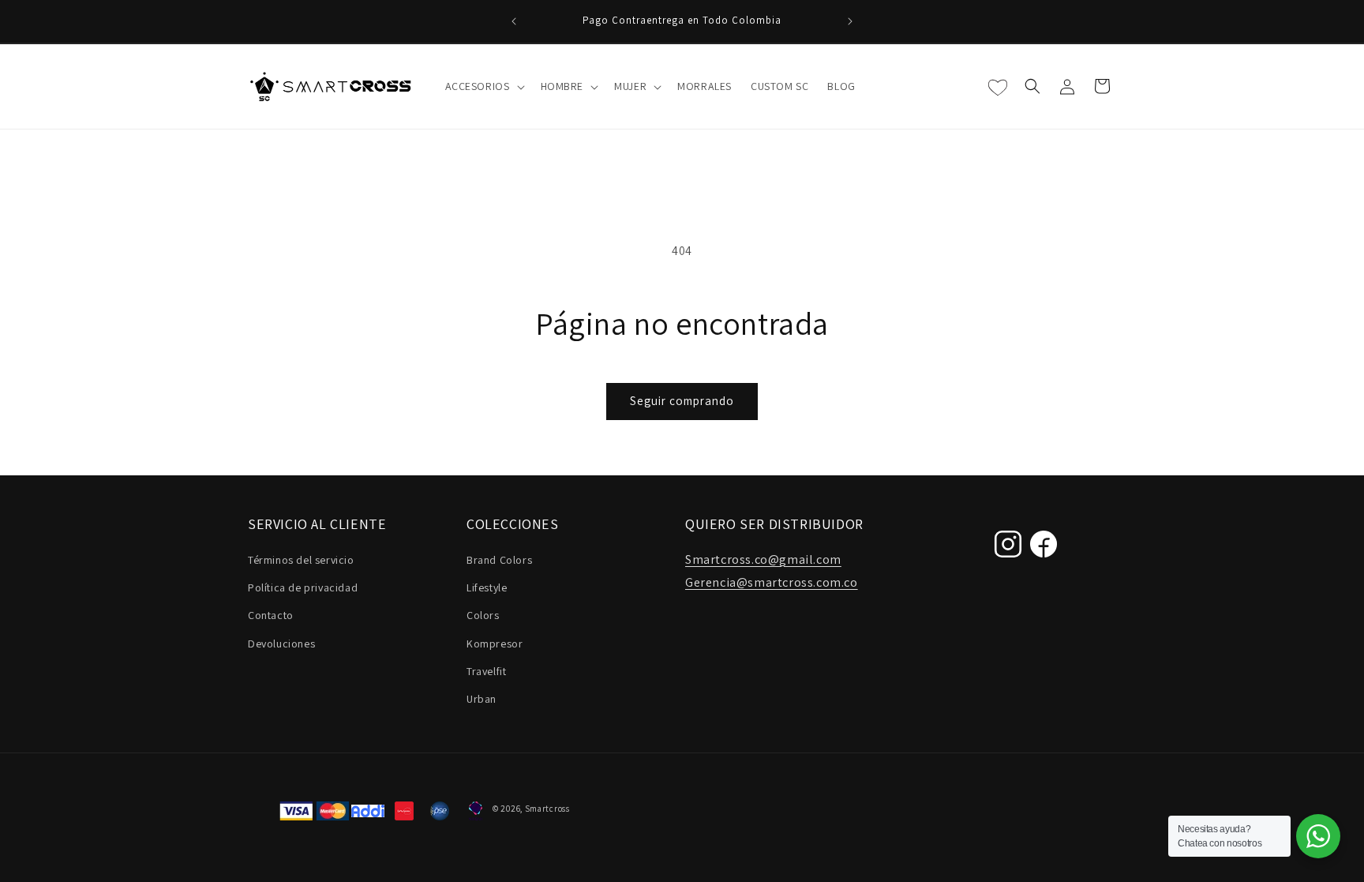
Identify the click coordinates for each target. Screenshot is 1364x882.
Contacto (271, 615)
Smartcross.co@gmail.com (763, 559)
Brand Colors (499, 560)
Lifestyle (487, 587)
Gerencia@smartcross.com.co (771, 582)
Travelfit (486, 671)
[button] (483, 86)
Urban (482, 699)
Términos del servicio (301, 560)
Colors (483, 615)
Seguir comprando (682, 400)
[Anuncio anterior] (514, 21)
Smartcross (547, 808)
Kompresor (495, 643)
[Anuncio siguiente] (850, 21)
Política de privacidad (303, 587)
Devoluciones (281, 643)
